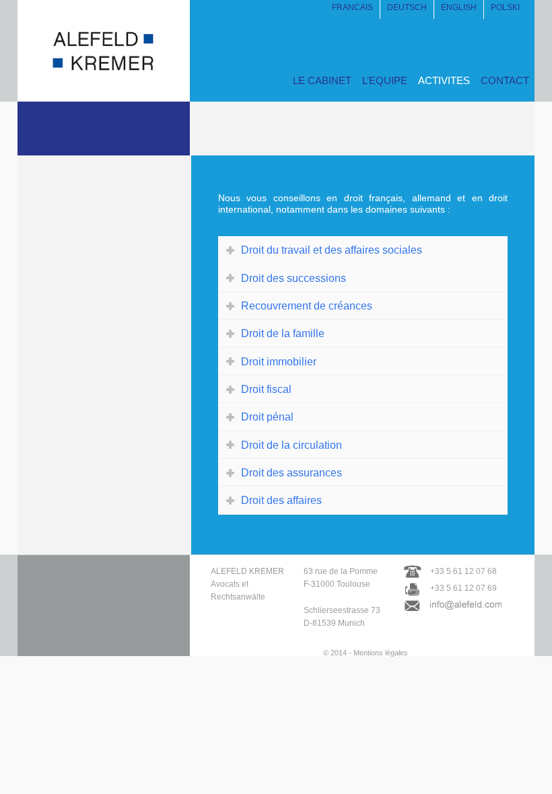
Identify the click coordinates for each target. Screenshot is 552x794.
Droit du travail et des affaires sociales (331, 250)
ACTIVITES (444, 80)
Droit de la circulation (291, 445)
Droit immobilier (278, 361)
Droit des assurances (291, 472)
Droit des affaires (281, 500)
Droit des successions (293, 278)
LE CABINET (322, 80)
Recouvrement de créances (306, 305)
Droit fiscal (266, 389)
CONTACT (505, 80)
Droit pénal (267, 416)
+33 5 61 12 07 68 (463, 571)
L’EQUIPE (384, 80)
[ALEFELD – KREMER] (104, 85)
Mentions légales (380, 653)
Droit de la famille (282, 333)
